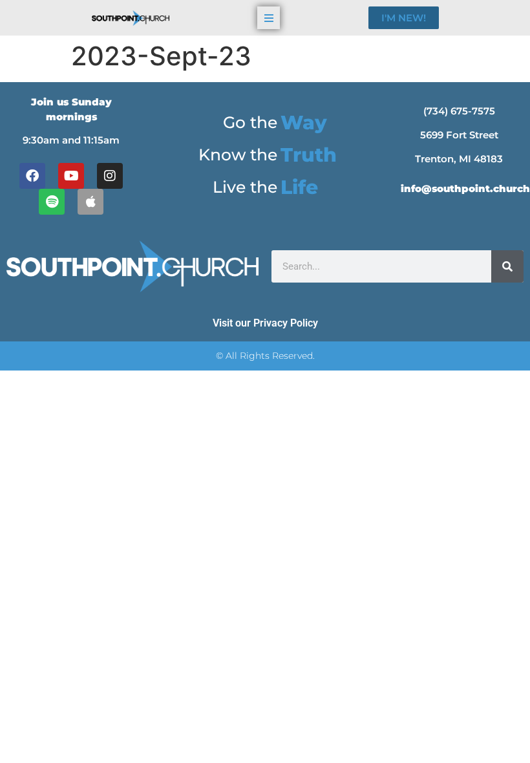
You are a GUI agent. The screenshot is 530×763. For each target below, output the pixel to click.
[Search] (507, 266)
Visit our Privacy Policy (265, 323)
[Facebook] (32, 176)
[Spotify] (52, 202)
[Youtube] (71, 176)
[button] (268, 17)
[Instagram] (110, 176)
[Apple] (90, 202)
